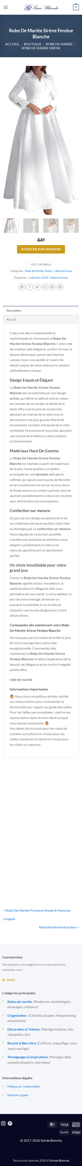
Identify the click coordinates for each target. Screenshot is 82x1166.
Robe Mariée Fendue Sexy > (59, 927)
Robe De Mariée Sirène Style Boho (61, 876)
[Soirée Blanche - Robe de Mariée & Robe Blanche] (41, 7)
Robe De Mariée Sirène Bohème (21, 816)
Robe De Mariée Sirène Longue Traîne (61, 816)
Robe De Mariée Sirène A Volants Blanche (21, 876)
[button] (5, 7)
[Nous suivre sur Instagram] (3, 1123)
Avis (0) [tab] (11, 319)
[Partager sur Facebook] (29, 286)
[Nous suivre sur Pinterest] (10, 1123)
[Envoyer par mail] (44, 286)
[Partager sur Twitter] (37, 286)
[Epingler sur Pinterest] (52, 286)
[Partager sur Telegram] (60, 286)
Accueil (12, 44)
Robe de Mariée (59, 44)
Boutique (32, 44)
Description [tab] (14, 310)
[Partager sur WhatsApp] (22, 286)
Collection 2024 (38, 277)
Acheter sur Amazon (41, 249)
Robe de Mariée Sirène (41, 48)
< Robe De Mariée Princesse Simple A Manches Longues (37, 914)
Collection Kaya (62, 271)
